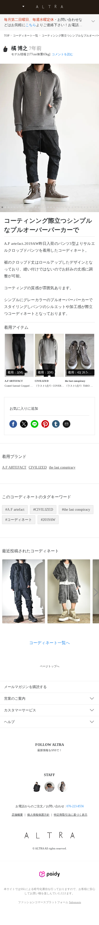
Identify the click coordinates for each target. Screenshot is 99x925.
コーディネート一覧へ (49, 643)
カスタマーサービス (20, 710)
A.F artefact (15, 509)
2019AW (49, 520)
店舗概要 (17, 814)
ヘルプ (9, 722)
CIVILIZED (38, 467)
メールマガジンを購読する (25, 687)
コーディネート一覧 (25, 35)
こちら (30, 25)
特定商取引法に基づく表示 (70, 814)
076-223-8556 (75, 806)
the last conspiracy (62, 467)
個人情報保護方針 (38, 814)
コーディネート (19, 520)
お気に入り (24, 408)
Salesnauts (75, 902)
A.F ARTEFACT (14, 467)
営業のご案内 (14, 698)
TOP (6, 35)
